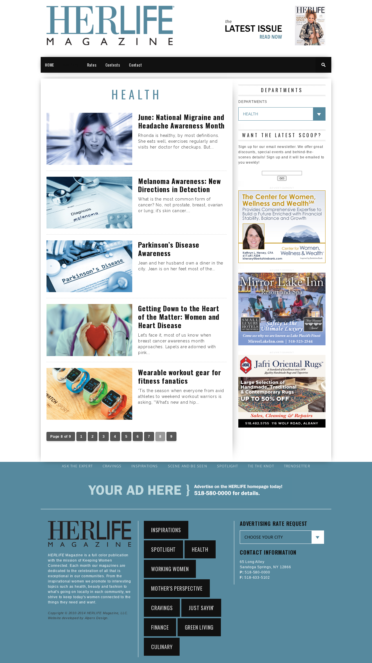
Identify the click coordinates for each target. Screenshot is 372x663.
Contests (112, 65)
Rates (92, 65)
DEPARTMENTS (252, 102)
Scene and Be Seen (187, 466)
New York (70, 65)
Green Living (199, 627)
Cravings (112, 466)
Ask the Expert (77, 466)
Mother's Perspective (177, 588)
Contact (135, 65)
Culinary (161, 647)
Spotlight (227, 466)
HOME (49, 65)
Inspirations (144, 466)
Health (200, 549)
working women (170, 569)
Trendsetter (297, 466)
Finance (160, 627)
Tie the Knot (261, 466)
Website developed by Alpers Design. (78, 618)
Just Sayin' (201, 608)
